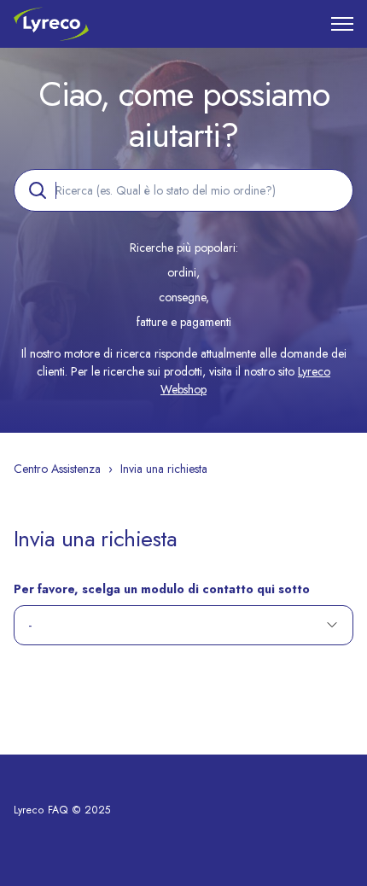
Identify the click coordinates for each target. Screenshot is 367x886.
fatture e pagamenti (184, 321)
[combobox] (183, 190)
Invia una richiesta (163, 468)
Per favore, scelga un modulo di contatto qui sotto (162, 588)
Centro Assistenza (57, 468)
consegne (182, 297)
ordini (181, 272)
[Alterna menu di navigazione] (342, 23)
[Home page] (51, 24)
